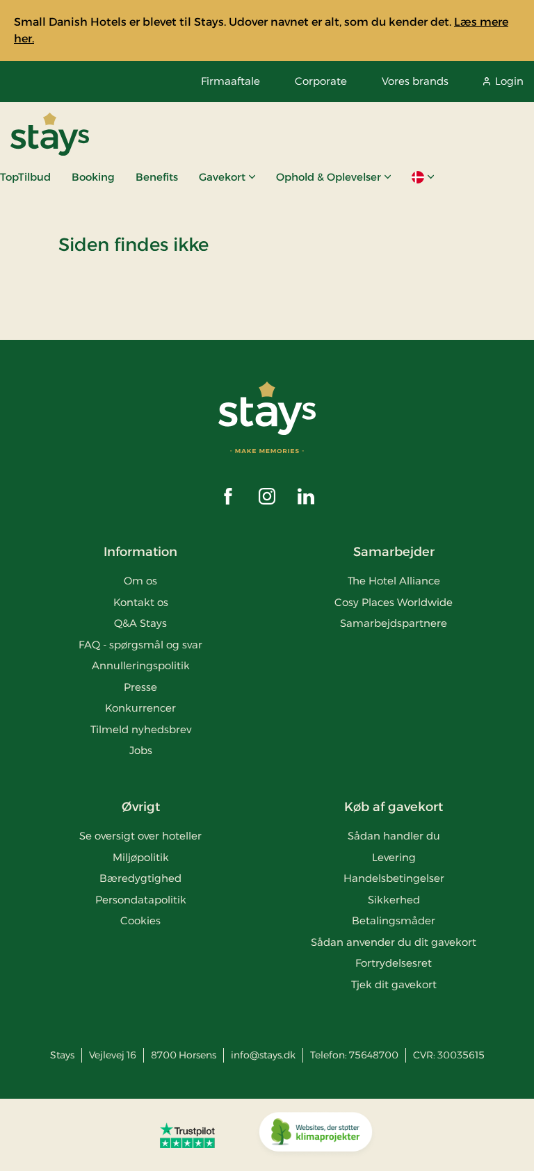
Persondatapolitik (140, 899)
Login (509, 81)
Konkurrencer (140, 707)
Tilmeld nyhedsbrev (140, 729)
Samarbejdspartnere (393, 623)
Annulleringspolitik (141, 665)
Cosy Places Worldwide (393, 602)
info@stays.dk (263, 1055)
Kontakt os (140, 602)
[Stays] (49, 134)
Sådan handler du (394, 835)
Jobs (140, 750)
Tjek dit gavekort (394, 984)
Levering (394, 857)
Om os (140, 580)
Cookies (140, 920)
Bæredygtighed (140, 878)
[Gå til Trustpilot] (187, 1135)
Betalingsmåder (393, 920)
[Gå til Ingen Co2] (315, 1135)
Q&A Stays (140, 623)
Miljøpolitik (141, 857)
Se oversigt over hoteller (140, 835)
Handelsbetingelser (393, 878)
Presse (140, 687)
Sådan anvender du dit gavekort (393, 942)
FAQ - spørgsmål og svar (140, 644)
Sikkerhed (394, 899)
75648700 (373, 1055)
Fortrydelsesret (393, 962)
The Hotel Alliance (394, 580)
